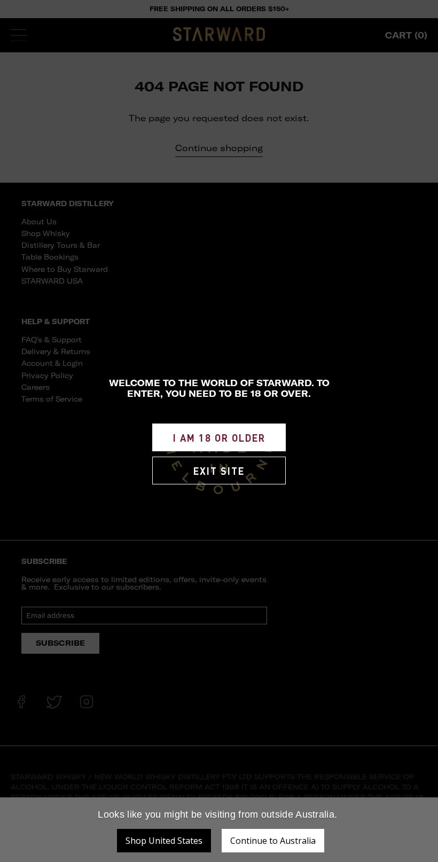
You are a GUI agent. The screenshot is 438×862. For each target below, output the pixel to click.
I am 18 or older (219, 438)
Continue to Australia (273, 841)
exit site (219, 471)
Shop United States (164, 841)
